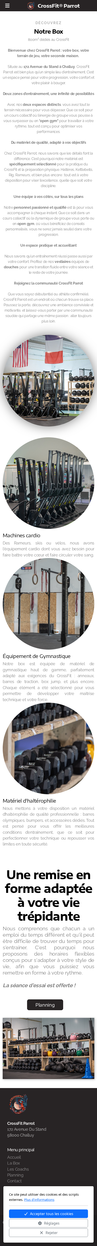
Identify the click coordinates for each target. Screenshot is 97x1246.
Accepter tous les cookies (51, 1213)
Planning (45, 1004)
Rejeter (52, 1232)
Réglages (52, 1223)
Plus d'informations (39, 1199)
